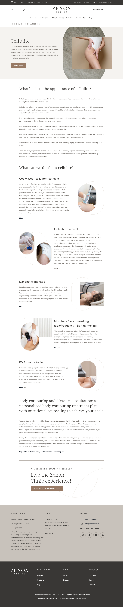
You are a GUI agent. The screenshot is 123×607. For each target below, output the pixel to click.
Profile (24, 9)
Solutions (44, 18)
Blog (90, 18)
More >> (22, 218)
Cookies (61, 594)
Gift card (66, 580)
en (12, 10)
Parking (49, 533)
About (54, 18)
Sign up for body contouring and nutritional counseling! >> (41, 452)
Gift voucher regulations (81, 594)
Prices (61, 18)
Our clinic (92, 575)
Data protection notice (43, 594)
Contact (92, 585)
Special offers (81, 18)
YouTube (102, 535)
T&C (54, 594)
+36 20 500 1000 (83, 2)
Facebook (96, 535)
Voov (84, 598)
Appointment (86, 528)
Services (33, 18)
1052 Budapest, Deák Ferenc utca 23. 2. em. (31, 2)
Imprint (69, 594)
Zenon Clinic (61, 10)
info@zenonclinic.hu (104, 2)
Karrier (91, 580)
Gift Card (69, 18)
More (21, 307)
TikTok (89, 535)
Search (18, 9)
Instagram (83, 535)
